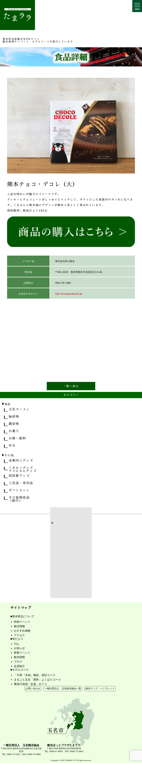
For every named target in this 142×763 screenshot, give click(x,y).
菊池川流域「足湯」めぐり (30, 684)
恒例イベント (22, 621)
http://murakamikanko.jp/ (68, 293)
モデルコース (20, 669)
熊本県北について (23, 616)
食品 (6, 403)
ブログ (18, 661)
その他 (8, 455)
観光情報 (19, 626)
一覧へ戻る (71, 386)
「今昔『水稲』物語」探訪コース (34, 675)
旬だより (17, 638)
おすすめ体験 (22, 630)
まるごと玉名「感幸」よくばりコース (37, 679)
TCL (16, 644)
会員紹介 (19, 666)
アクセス (19, 635)
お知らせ (19, 648)
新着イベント (22, 652)
